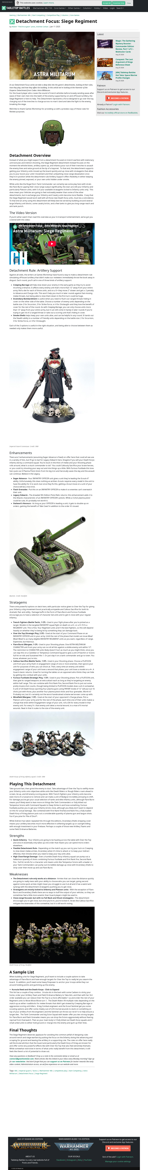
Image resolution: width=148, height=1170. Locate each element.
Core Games (74, 15)
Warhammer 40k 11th (42, 8)
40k (15, 1071)
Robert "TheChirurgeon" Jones (23, 27)
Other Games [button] (74, 8)
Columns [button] (87, 8)
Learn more (48, 3)
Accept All (107, 3)
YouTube (88, 1160)
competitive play (60, 1071)
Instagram (71, 1160)
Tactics (35, 1071)
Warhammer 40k (23, 15)
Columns (64, 15)
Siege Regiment (41, 1073)
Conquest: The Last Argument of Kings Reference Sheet (124, 62)
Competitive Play (53, 15)
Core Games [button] (59, 8)
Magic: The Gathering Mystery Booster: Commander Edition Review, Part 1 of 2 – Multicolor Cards (125, 46)
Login (112, 8)
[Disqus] (74, 1105)
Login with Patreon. (121, 104)
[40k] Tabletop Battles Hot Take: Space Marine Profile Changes (126, 75)
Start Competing (38, 15)
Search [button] (120, 8)
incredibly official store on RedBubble (121, 112)
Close (129, 3)
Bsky (80, 1160)
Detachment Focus (26, 1073)
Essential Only (118, 3)
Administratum (7, 2)
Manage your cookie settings (118, 1161)
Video (105, 8)
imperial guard (25, 1071)
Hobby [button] (97, 8)
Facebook (61, 1160)
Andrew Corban (42, 27)
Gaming (12, 15)
